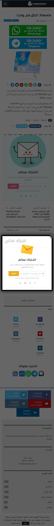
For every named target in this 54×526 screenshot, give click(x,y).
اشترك (13, 273)
